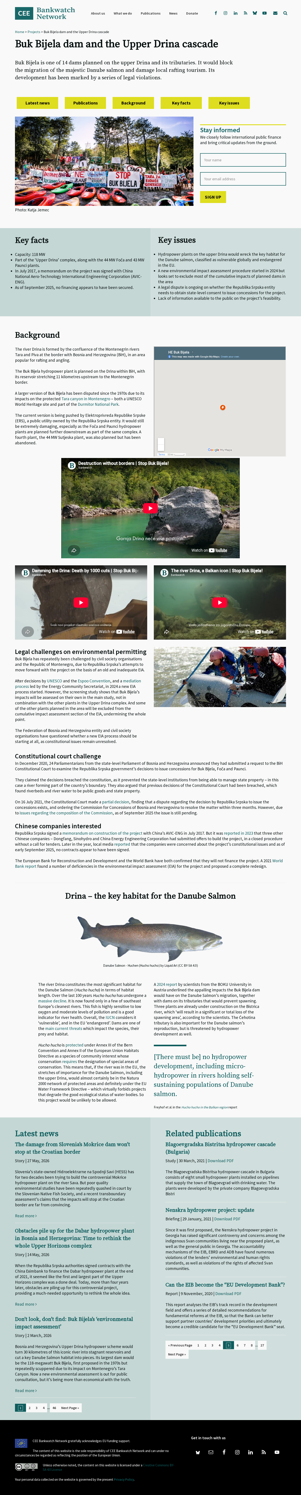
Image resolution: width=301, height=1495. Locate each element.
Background (133, 103)
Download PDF (221, 1160)
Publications (85, 103)
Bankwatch (48, 13)
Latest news (37, 103)
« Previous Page (180, 1345)
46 (54, 1408)
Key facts (181, 103)
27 (262, 1345)
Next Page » (70, 1408)
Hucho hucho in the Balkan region (204, 1107)
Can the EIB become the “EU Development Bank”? (225, 1285)
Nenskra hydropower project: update (209, 1210)
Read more (25, 1215)
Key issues (229, 103)
